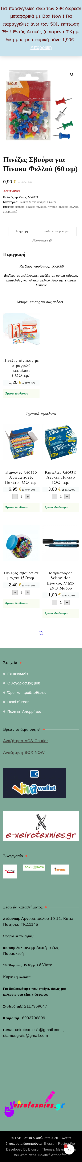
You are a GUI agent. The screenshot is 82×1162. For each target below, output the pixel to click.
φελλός (73, 206)
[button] (72, 74)
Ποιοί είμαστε (18, 702)
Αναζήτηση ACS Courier (25, 741)
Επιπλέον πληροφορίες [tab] (56, 231)
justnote (19, 206)
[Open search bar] (41, 538)
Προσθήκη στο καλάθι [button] (21, 348)
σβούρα (63, 206)
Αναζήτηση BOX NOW (24, 752)
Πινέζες (51, 202)
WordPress (28, 1155)
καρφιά (30, 206)
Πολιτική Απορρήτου (24, 711)
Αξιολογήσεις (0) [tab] (42, 240)
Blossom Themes (41, 1149)
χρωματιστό (10, 211)
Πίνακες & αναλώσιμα (32, 202)
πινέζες (52, 206)
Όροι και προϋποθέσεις (26, 692)
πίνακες (41, 206)
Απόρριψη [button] (41, 47)
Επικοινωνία (17, 674)
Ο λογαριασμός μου (23, 683)
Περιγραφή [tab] (21, 231)
